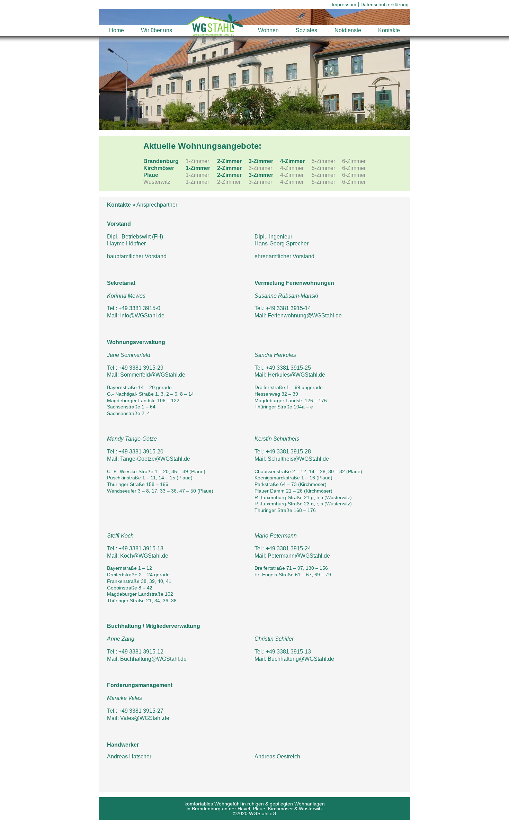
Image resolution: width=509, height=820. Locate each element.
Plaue (150, 175)
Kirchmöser (158, 168)
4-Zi (292, 161)
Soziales (306, 30)
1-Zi (198, 168)
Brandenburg (161, 161)
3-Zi (261, 161)
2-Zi (229, 161)
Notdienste (347, 30)
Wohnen (268, 30)
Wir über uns (156, 30)
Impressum (344, 4)
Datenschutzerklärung (384, 4)
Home (116, 30)
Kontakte (389, 30)
